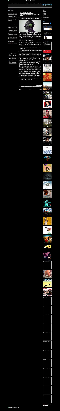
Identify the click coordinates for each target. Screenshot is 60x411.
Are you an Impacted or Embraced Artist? (25, 12)
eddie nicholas (27, 86)
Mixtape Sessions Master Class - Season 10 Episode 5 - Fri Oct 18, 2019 (12, 63)
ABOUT (44, 10)
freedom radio (31, 86)
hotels (40, 86)
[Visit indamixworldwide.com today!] (12, 38)
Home (30, 89)
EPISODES (44, 13)
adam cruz (22, 86)
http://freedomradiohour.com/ (11, 22)
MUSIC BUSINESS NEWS (46, 17)
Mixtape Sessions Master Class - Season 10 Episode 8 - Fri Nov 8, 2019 (12, 56)
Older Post (40, 89)
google (39, 86)
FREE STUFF (44, 14)
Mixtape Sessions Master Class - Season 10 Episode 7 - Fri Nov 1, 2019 (12, 58)
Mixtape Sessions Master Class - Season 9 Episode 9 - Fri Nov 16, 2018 (12, 54)
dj (24, 86)
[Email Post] (37, 85)
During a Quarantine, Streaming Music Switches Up (26, 13)
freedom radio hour (35, 86)
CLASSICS (44, 11)
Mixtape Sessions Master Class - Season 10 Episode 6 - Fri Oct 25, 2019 (12, 61)
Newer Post (20, 89)
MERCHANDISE (45, 16)
